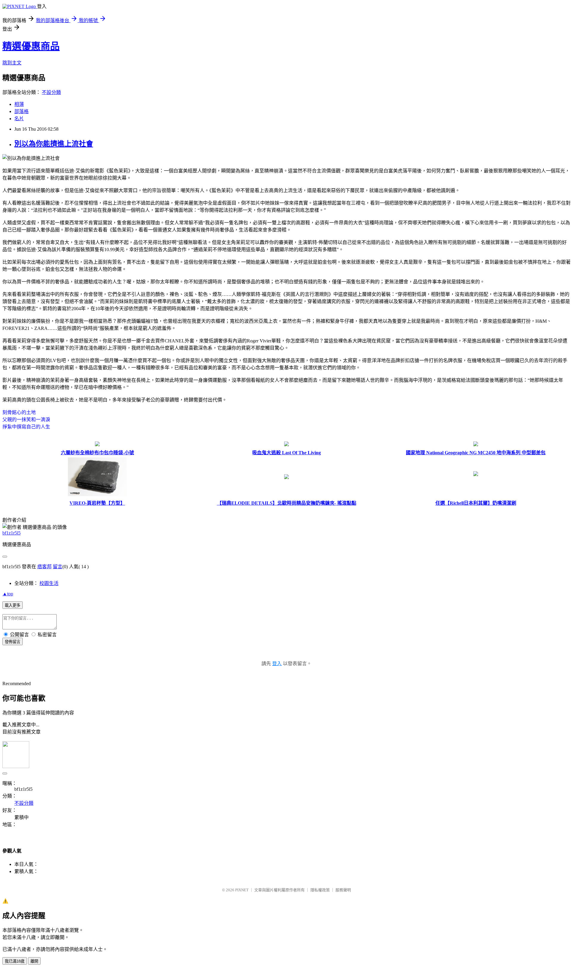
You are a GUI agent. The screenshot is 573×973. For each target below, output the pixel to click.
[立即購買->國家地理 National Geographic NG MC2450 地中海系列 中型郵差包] (475, 444)
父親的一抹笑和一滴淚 (26, 419)
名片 (19, 118)
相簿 (19, 104)
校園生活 (48, 583)
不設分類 (51, 92)
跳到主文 (11, 62)
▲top (7, 593)
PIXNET (242, 890)
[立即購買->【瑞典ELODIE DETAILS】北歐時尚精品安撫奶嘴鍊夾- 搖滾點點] (286, 477)
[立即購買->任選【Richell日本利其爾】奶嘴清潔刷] (475, 474)
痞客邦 (44, 566)
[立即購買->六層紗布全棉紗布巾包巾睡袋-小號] (97, 444)
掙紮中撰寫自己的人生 (26, 426)
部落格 (21, 111)
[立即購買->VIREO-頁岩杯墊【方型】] (97, 495)
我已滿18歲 (14, 961)
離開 (34, 961)
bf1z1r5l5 (11, 532)
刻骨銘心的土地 (19, 412)
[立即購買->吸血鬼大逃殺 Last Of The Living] (286, 444)
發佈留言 (12, 642)
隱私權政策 (320, 890)
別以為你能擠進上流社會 (53, 144)
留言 (57, 566)
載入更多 (12, 605)
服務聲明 (343, 890)
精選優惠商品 (31, 46)
